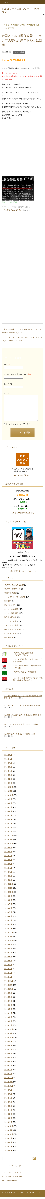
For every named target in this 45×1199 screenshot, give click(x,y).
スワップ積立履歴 (11, 613)
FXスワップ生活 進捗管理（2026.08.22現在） (22, 724)
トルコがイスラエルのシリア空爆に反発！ (20, 734)
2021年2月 (8, 1021)
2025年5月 (8, 815)
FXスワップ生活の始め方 (14, 585)
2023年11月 (8, 888)
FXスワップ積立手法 (12, 589)
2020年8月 (8, 1045)
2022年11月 (8, 936)
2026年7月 (8, 759)
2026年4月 (8, 771)
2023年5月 (8, 912)
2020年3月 (8, 1066)
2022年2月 (8, 973)
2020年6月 (8, 1053)
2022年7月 (8, 953)
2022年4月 (8, 965)
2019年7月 (8, 1098)
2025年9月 (8, 799)
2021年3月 (8, 1017)
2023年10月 (8, 892)
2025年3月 (8, 823)
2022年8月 (8, 948)
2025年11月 (8, 791)
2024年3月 (8, 872)
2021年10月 (8, 989)
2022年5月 (8, 961)
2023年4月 (8, 916)
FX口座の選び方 (10, 593)
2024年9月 (8, 848)
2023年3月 (8, 920)
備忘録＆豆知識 (10, 617)
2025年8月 (8, 803)
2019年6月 (8, 1102)
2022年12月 (8, 932)
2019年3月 (8, 1114)
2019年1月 (8, 1122)
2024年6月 (8, 860)
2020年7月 (8, 1049)
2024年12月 (8, 835)
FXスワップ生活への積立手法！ (25, 672)
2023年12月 (8, 884)
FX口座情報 (8, 637)
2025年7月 (8, 807)
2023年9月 (8, 896)
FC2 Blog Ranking (9, 1180)
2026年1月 (8, 783)
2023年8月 (8, 900)
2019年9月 (8, 1090)
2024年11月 (8, 840)
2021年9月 (8, 993)
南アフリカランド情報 (13, 629)
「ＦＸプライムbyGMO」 (12, 210)
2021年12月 (8, 981)
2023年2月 (8, 924)
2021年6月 (8, 1005)
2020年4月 (8, 1062)
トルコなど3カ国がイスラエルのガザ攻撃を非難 (22, 715)
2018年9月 (8, 1138)
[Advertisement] (22, 149)
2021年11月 (8, 985)
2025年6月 (8, 811)
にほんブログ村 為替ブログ (13, 1176)
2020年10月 (8, 1037)
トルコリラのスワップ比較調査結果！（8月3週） (23, 705)
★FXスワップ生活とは (23, 475)
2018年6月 (8, 1150)
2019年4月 (8, 1110)
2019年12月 (8, 1078)
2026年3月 (8, 775)
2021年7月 (8, 1001)
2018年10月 (8, 1134)
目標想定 (7, 601)
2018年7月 (8, 1146)
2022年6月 (8, 957)
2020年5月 (8, 1057)
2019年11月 (8, 1082)
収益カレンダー (10, 605)
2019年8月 (8, 1094)
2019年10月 (8, 1086)
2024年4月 (8, 868)
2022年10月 (8, 940)
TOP (20, 25)
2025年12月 (8, 787)
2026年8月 (8, 755)
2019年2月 (8, 1118)
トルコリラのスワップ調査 (14, 597)
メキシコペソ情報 (11, 625)
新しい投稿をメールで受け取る (18, 424)
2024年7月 (8, 856)
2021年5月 (8, 1009)
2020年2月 (8, 1070)
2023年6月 (8, 908)
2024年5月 (8, 864)
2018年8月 (8, 1142)
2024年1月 (8, 880)
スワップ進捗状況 (11, 609)
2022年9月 (8, 944)
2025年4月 (8, 819)
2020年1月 (8, 1074)
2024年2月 (8, 876)
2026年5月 (8, 767)
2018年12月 (8, 1126)
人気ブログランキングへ (11, 1172)
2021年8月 (8, 997)
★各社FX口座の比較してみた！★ (22, 571)
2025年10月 (8, 795)
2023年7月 (8, 904)
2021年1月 (8, 1025)
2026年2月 (8, 779)
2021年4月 (8, 1013)
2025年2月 (8, 827)
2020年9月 (8, 1041)
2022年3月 (8, 969)
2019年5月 (8, 1106)
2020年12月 (8, 1029)
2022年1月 (8, 977)
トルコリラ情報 (19, 52)
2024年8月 (8, 852)
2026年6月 (8, 763)
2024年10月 (8, 844)
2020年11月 (8, 1033)
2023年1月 (8, 928)
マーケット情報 (10, 633)
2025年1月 (8, 831)
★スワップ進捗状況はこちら (22, 513)
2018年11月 (8, 1130)
